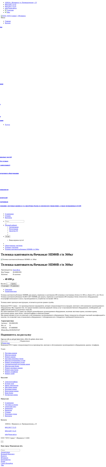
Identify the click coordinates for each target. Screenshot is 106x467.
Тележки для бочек (11, 247)
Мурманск (4, 458)
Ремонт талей (9, 373)
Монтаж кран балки (12, 366)
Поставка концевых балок (14, 359)
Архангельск (5, 452)
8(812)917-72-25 (10, 427)
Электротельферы (11, 382)
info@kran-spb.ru (11, 434)
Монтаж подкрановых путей (15, 360)
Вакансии (8, 410)
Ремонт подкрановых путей (15, 362)
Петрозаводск (6, 459)
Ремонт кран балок (11, 370)
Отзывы (8, 412)
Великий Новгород (7, 454)
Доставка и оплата (11, 405)
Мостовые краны (11, 387)
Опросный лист (10, 406)
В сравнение (15, 286)
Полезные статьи (11, 414)
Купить (14, 284)
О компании (9, 403)
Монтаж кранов (10, 355)
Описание (8, 289)
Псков (3, 461)
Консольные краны (12, 391)
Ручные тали (9, 383)
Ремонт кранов (10, 357)
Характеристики (11, 291)
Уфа (2, 465)
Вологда (4, 456)
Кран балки (9, 393)
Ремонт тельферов (11, 372)
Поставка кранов (11, 353)
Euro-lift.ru (16, 270)
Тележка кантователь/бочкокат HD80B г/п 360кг (22, 249)
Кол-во (3, 284)
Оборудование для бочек (13, 245)
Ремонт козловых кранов (14, 368)
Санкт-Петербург (7, 463)
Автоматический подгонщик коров (17, 364)
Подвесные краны (11, 395)
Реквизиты (9, 408)
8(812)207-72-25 (10, 431)
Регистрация (13, 229)
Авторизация (13, 227)
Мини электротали (11, 385)
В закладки (5, 286)
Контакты (8, 416)
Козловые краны (11, 389)
